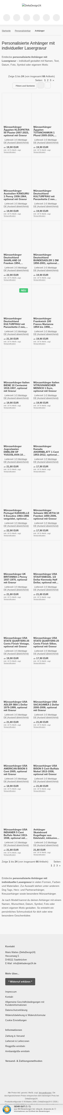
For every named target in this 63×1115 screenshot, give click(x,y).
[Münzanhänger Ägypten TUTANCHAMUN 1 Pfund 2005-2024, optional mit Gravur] (46, 110)
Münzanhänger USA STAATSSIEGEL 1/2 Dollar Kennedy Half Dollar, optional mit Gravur (45, 578)
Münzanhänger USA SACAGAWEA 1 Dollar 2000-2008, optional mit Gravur (46, 706)
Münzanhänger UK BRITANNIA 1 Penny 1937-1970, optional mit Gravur (15, 578)
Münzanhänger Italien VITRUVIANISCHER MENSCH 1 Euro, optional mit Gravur (46, 386)
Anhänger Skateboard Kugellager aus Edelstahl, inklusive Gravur (45, 833)
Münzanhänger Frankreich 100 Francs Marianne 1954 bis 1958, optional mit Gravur (45, 322)
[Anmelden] (26, 17)
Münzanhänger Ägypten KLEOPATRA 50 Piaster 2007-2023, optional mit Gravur (16, 131)
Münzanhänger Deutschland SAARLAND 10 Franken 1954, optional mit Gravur (15, 259)
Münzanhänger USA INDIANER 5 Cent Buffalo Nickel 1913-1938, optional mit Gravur (16, 833)
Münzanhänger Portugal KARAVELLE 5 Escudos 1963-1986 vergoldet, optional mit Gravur (16, 514)
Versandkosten (10, 152)
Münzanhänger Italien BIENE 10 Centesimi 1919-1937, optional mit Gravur (17, 386)
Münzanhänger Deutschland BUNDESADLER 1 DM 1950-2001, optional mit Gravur (46, 259)
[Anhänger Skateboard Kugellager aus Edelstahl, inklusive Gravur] (46, 812)
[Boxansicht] (41, 85)
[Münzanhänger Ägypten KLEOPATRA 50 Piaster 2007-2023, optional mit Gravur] (17, 110)
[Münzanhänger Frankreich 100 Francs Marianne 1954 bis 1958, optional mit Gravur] (46, 301)
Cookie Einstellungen (16, 1020)
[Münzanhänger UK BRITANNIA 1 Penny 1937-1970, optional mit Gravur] (17, 557)
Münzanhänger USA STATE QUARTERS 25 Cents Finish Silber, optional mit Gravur (46, 642)
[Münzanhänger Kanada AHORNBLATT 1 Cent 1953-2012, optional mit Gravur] (46, 429)
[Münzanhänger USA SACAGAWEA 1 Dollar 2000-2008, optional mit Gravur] (46, 685)
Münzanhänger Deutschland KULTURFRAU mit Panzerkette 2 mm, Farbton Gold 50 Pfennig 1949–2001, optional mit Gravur (15, 322)
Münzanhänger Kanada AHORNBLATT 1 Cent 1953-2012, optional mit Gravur (46, 450)
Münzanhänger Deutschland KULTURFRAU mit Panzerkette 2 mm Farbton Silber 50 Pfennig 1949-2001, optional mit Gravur (45, 195)
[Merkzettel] (36, 17)
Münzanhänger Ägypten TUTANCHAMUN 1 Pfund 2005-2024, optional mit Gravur (45, 131)
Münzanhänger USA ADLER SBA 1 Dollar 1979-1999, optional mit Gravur (15, 706)
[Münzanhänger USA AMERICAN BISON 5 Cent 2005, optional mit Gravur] (17, 748)
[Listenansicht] (48, 85)
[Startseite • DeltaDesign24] (31, 5)
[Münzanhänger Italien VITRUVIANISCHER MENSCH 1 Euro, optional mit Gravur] (46, 365)
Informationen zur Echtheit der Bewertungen (32, 1111)
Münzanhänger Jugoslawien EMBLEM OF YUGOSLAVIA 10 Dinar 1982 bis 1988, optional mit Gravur (16, 450)
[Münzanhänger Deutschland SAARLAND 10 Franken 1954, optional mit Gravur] (17, 237)
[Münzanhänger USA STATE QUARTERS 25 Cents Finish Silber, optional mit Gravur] (46, 621)
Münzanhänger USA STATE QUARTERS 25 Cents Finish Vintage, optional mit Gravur (16, 642)
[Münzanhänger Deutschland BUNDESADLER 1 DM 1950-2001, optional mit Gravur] (46, 237)
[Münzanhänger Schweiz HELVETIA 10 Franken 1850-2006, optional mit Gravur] (46, 493)
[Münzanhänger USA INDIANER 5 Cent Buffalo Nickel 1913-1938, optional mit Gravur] (17, 812)
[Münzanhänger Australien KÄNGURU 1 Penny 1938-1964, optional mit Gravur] (17, 174)
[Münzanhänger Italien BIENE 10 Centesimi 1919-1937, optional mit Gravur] (17, 365)
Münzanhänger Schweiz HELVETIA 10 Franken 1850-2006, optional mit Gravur (46, 514)
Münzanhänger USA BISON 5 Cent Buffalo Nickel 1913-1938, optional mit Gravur (46, 770)
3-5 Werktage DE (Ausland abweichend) (16, 205)
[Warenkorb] (46, 17)
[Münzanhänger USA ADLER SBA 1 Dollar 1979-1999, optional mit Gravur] (17, 685)
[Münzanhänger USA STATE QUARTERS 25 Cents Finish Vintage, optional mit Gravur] (17, 621)
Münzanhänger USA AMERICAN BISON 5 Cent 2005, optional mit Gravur (15, 770)
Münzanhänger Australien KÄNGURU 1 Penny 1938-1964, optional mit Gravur (16, 195)
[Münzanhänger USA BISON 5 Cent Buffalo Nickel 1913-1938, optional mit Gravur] (46, 748)
